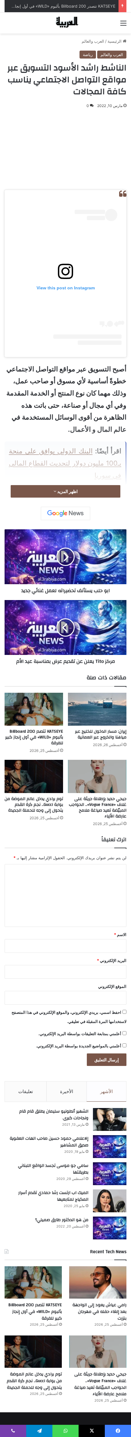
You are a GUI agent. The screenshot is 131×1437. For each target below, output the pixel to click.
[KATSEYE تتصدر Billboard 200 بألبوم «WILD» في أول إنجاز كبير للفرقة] (34, 709)
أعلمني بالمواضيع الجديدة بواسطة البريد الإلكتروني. (78, 1045)
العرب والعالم (93, 41)
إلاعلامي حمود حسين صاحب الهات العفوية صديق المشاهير (49, 1142)
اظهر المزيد (67, 491)
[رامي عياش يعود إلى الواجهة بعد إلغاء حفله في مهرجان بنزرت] (97, 1282)
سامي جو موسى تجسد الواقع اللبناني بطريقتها (53, 1169)
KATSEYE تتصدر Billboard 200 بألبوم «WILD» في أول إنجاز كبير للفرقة (34, 737)
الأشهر (106, 1091)
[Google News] (65, 513)
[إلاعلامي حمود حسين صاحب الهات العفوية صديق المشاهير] (109, 1146)
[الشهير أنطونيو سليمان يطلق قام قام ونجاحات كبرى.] (109, 1119)
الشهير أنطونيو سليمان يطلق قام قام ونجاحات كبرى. (53, 1114)
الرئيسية (115, 41)
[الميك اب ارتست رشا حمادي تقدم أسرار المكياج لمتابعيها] (109, 1200)
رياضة (88, 54)
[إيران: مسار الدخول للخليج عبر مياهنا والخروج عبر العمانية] (97, 709)
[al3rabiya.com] (65, 23)
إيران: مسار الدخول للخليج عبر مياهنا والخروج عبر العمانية (100, 734)
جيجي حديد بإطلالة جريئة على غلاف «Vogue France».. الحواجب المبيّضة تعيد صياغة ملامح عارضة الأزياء (97, 807)
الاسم (120, 934)
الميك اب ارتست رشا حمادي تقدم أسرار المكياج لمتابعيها (53, 1196)
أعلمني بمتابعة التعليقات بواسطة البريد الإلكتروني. (79, 1033)
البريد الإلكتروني (111, 960)
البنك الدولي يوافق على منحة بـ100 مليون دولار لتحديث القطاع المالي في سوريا (65, 463)
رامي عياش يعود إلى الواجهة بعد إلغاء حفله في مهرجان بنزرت (99, 1311)
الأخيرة (66, 1091)
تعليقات (25, 1091)
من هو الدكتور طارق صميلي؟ (61, 1220)
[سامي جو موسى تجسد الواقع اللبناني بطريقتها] (109, 1173)
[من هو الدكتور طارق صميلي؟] (109, 1228)
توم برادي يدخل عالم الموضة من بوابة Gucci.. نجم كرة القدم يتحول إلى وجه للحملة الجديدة (34, 804)
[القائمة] (123, 25)
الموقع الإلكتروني (112, 986)
